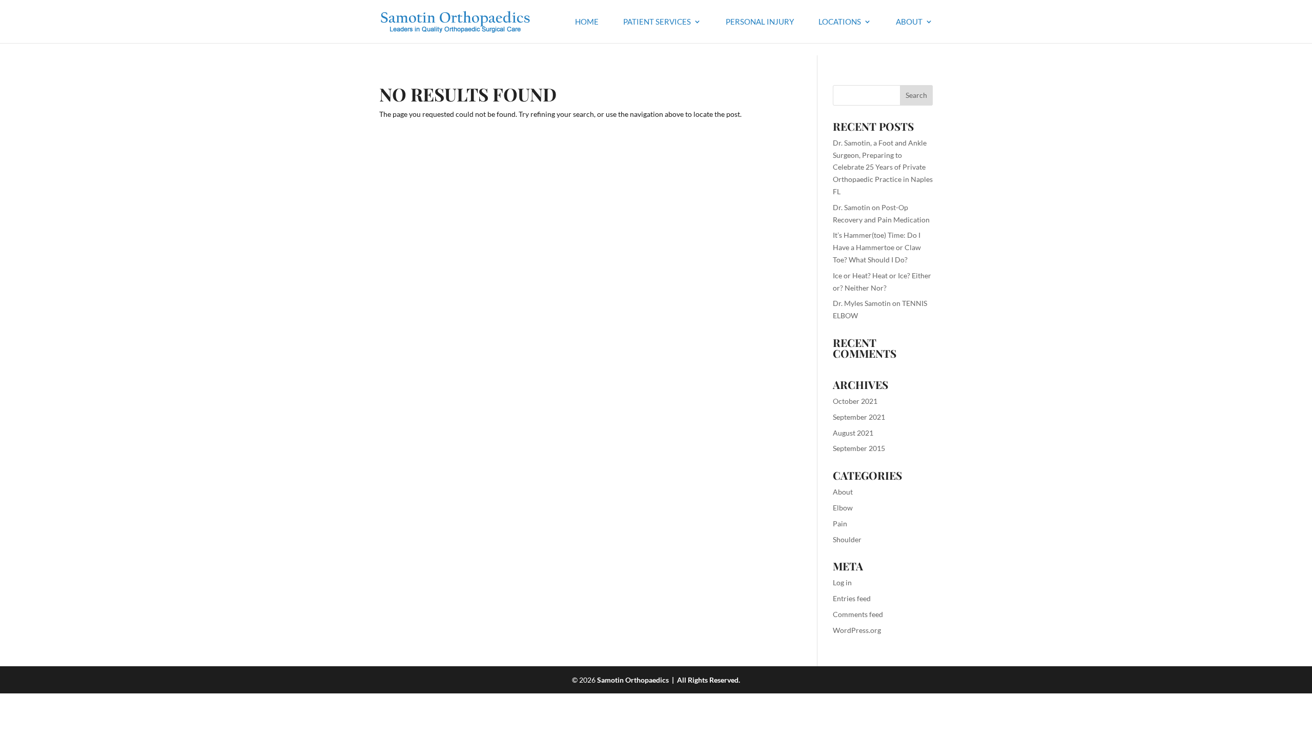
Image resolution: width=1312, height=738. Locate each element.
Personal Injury (760, 22)
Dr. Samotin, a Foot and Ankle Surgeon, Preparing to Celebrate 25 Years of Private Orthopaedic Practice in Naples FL (883, 167)
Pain (840, 523)
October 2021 (855, 401)
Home (587, 22)
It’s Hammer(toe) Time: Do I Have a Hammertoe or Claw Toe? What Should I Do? (877, 247)
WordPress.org (857, 630)
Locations (839, 22)
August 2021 (853, 432)
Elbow (843, 507)
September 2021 (859, 417)
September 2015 (859, 448)
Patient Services (657, 22)
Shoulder (847, 539)
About (909, 22)
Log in (842, 582)
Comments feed (858, 614)
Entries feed (852, 598)
